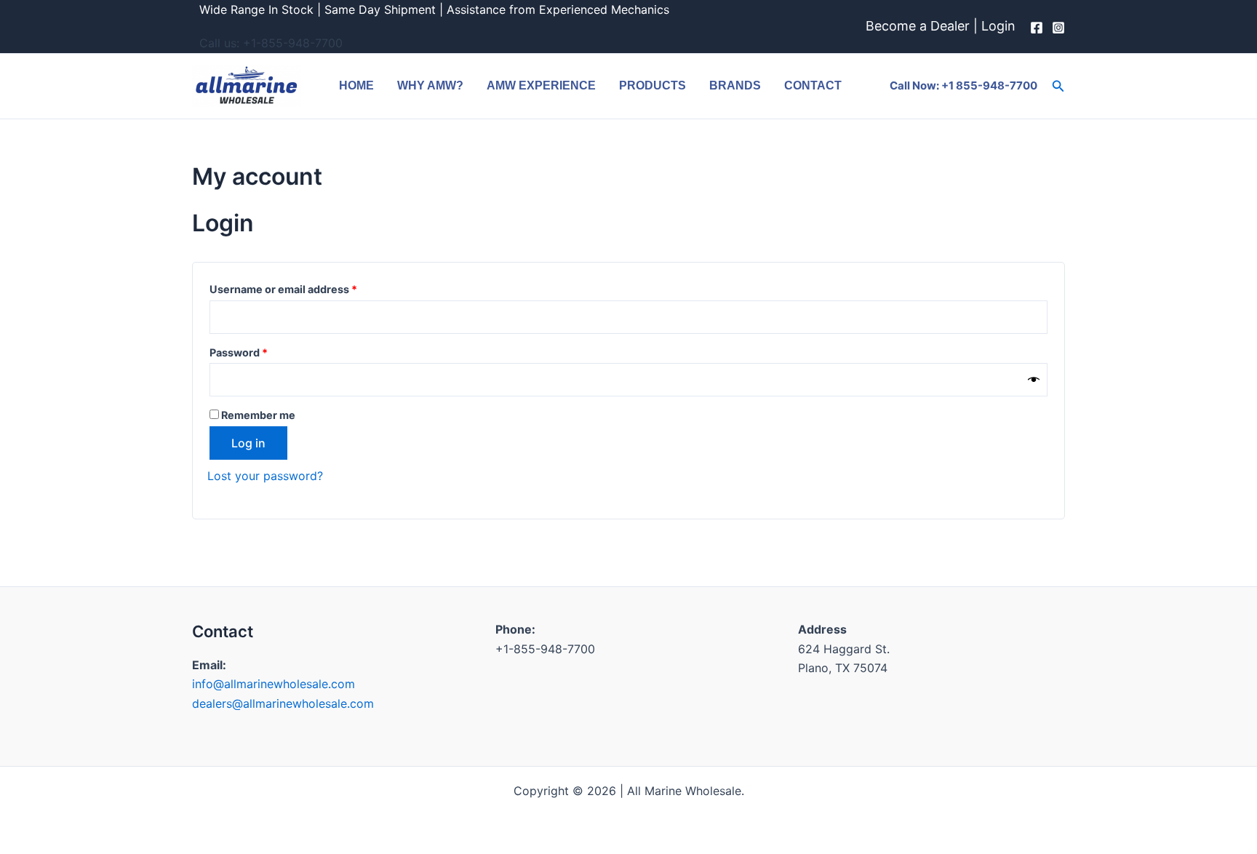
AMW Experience (541, 85)
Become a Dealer (918, 25)
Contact (813, 85)
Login (998, 25)
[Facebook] (1036, 27)
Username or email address (306, 287)
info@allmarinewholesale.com (273, 684)
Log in (248, 443)
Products (652, 85)
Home (356, 85)
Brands (735, 85)
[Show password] (1033, 380)
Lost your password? (265, 475)
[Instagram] (1058, 27)
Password (262, 351)
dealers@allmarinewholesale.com (283, 703)
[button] (1058, 86)
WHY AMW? (430, 85)
